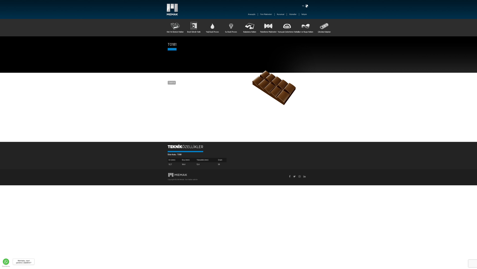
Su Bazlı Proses (231, 32)
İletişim (304, 14)
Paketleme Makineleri (268, 32)
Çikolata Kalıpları (324, 32)
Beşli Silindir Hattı (193, 32)
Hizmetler (293, 14)
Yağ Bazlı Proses (212, 32)
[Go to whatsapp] (6, 262)
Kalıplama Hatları (249, 32)
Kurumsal (280, 14)
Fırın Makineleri (266, 14)
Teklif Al (172, 83)
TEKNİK (175, 147)
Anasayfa (251, 14)
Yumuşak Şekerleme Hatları (287, 32)
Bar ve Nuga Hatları (305, 32)
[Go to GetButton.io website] (6, 266)
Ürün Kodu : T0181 (174, 155)
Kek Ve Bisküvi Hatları (175, 32)
